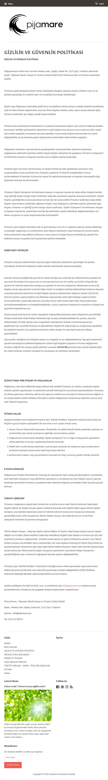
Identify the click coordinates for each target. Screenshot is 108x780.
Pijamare (53, 774)
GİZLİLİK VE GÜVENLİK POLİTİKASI (19, 650)
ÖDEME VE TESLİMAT (13, 658)
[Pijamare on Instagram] (66, 687)
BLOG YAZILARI (10, 647)
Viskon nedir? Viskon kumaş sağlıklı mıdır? (25, 686)
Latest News (11, 681)
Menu (10, 4)
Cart (101, 4)
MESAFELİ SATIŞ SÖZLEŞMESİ (16, 654)
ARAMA (7, 643)
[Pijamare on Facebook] (57, 687)
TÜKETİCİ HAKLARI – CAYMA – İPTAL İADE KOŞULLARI (27, 665)
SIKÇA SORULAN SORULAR (15, 662)
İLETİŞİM (8, 669)
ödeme (7, 673)
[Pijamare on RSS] (71, 687)
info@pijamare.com (71, 585)
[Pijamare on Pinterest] (62, 687)
